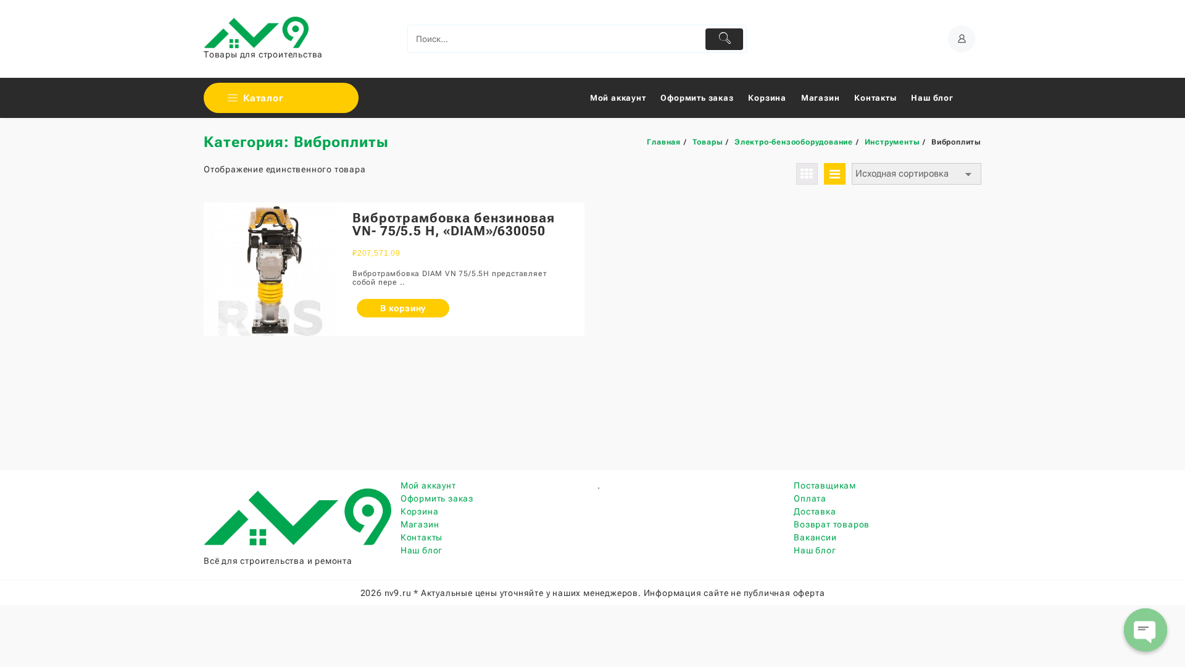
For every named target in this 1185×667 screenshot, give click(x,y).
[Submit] (724, 39)
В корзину (403, 308)
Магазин (420, 524)
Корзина (420, 511)
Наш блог (422, 550)
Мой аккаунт (428, 485)
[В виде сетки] (807, 174)
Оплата (810, 498)
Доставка (815, 511)
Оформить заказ (437, 498)
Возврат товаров (832, 524)
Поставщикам (825, 485)
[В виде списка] (835, 174)
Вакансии (815, 537)
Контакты (422, 537)
